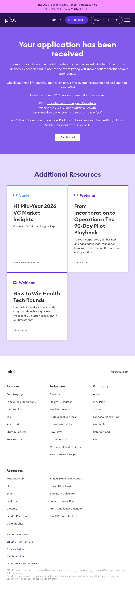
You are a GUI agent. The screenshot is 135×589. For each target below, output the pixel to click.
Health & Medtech (61, 401)
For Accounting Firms (106, 416)
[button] (127, 20)
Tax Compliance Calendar (66, 508)
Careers (98, 409)
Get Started (67, 137)
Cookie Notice (15, 556)
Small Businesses (60, 409)
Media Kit (99, 424)
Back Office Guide (61, 486)
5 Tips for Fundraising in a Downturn (71, 103)
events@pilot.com (90, 83)
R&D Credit (14, 424)
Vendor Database (17, 516)
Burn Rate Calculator (63, 493)
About (97, 394)
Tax (9, 416)
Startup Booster (16, 431)
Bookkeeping (15, 394)
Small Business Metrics (63, 516)
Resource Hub (15, 478)
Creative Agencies (61, 424)
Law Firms (56, 431)
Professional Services (63, 416)
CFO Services (15, 409)
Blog (9, 486)
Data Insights (15, 523)
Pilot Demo (13, 501)
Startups (55, 394)
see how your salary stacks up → (68, 9)
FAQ (95, 439)
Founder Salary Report (64, 501)
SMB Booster (14, 439)
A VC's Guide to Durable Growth (74, 108)
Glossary (12, 508)
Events (11, 493)
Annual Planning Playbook (66, 478)
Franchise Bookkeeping (64, 454)
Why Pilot (99, 401)
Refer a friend (101, 431)
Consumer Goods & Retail (65, 447)
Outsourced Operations (21, 401)
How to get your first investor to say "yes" (74, 112)
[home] (10, 20)
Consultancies (58, 439)
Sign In (55, 20)
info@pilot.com (119, 371)
